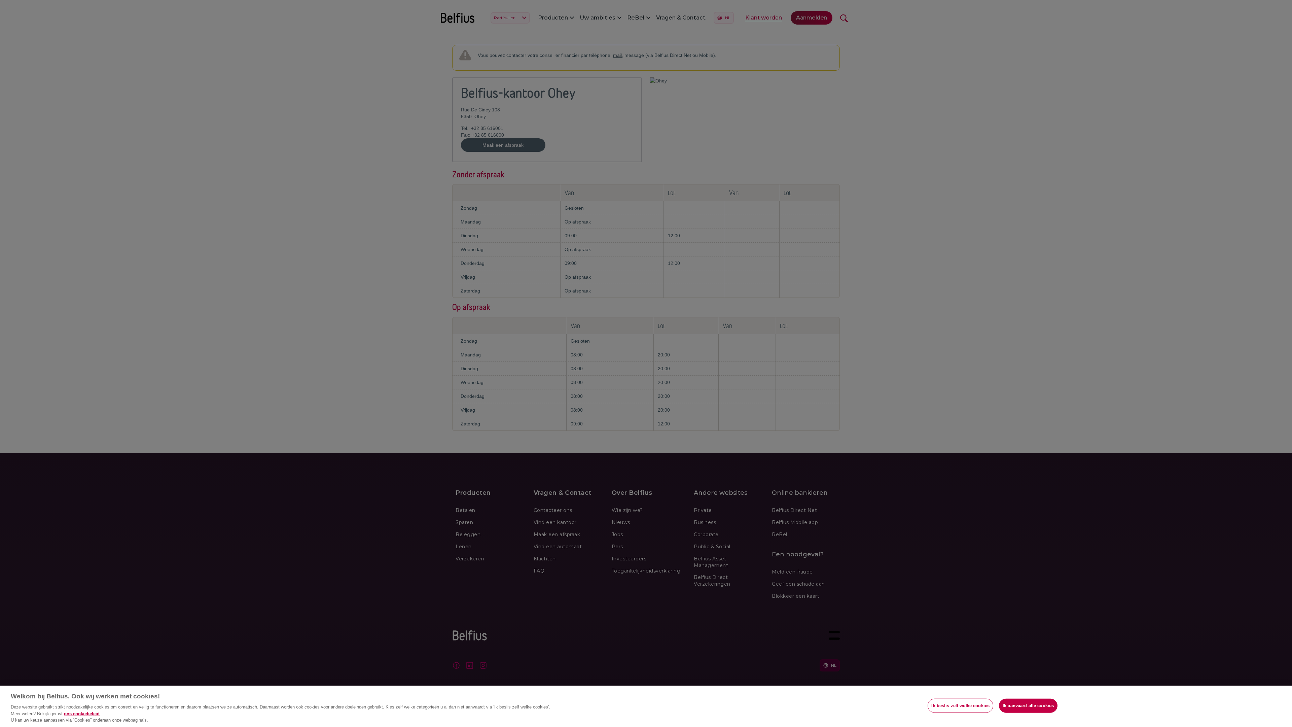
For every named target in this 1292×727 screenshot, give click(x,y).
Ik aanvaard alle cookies (1028, 705)
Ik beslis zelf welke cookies (960, 705)
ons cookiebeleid (82, 713)
